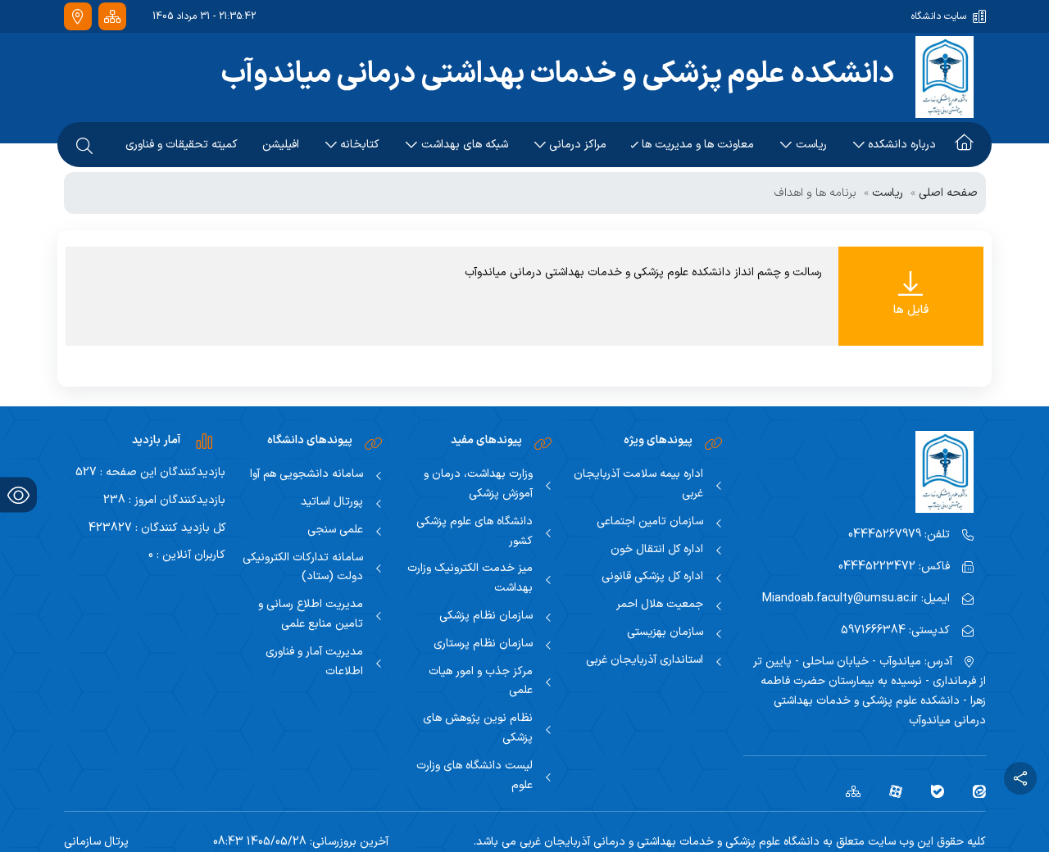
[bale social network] (931, 791)
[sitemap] (847, 791)
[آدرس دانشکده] (78, 16)
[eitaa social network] (973, 791)
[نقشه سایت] (112, 16)
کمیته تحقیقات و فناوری (181, 144)
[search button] (84, 145)
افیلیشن (280, 144)
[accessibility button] (18, 495)
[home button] (964, 145)
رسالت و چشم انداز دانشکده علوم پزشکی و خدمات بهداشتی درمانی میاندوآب (643, 272)
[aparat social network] (889, 791)
